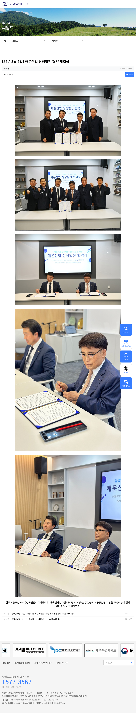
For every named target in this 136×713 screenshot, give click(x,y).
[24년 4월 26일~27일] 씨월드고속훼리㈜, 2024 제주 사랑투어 (36, 619)
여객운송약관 (62, 662)
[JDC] (48, 650)
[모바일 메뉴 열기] (131, 4)
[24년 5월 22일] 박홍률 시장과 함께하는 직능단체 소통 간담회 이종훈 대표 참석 (43, 613)
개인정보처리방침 (22, 662)
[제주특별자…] (84, 650)
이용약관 (6, 662)
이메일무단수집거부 (43, 662)
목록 (131, 74)
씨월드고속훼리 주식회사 (31, 702)
